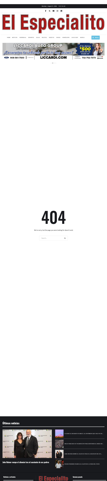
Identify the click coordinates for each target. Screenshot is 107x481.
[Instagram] (57, 11)
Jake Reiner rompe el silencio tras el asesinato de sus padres (26, 462)
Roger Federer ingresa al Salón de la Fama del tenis (82, 464)
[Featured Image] (27, 444)
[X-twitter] (49, 11)
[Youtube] (53, 11)
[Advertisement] (51, 399)
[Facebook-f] (46, 11)
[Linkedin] (61, 11)
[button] (2, 51)
